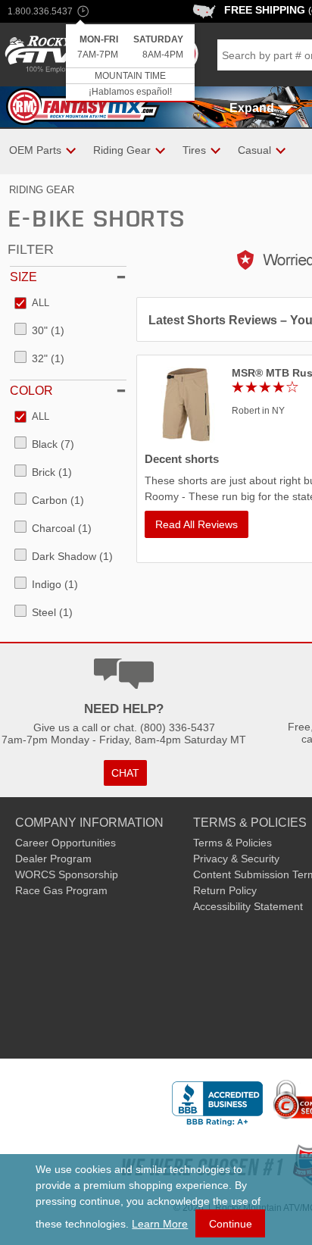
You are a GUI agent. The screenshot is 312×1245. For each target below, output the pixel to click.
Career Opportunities (65, 843)
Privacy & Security (236, 858)
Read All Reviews (196, 524)
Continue (230, 1224)
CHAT (125, 773)
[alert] (130, 63)
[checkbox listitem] (31, 304)
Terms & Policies (232, 843)
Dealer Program (53, 858)
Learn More (160, 1224)
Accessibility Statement (248, 906)
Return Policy (225, 890)
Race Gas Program (61, 890)
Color (31, 390)
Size (23, 277)
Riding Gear (41, 190)
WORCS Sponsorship (66, 874)
